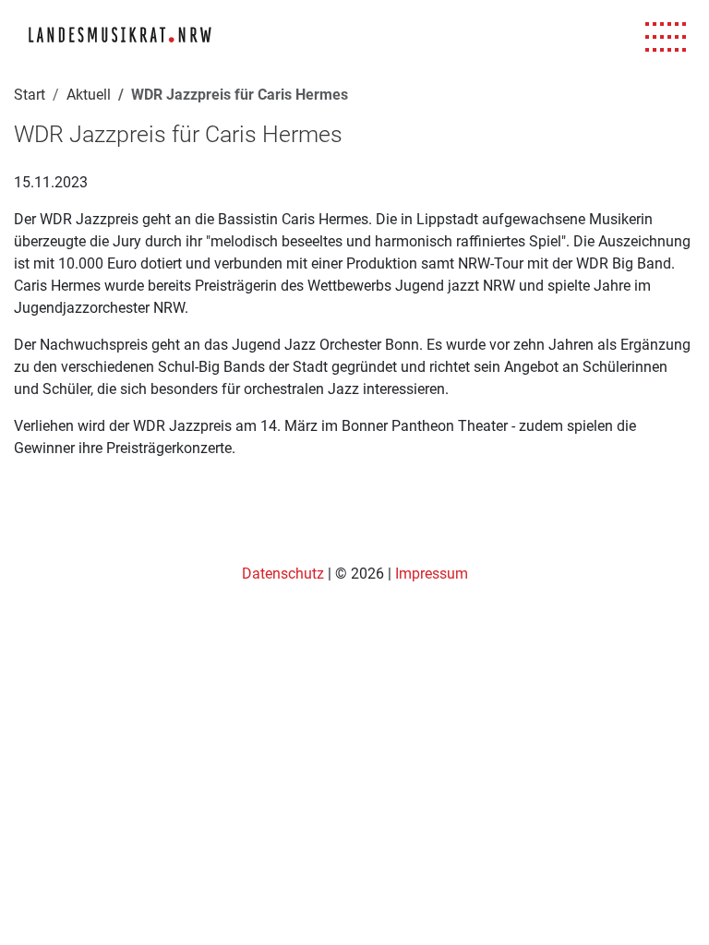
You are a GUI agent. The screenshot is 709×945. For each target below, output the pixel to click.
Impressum (431, 573)
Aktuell (88, 94)
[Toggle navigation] (666, 37)
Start (29, 94)
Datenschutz (285, 573)
